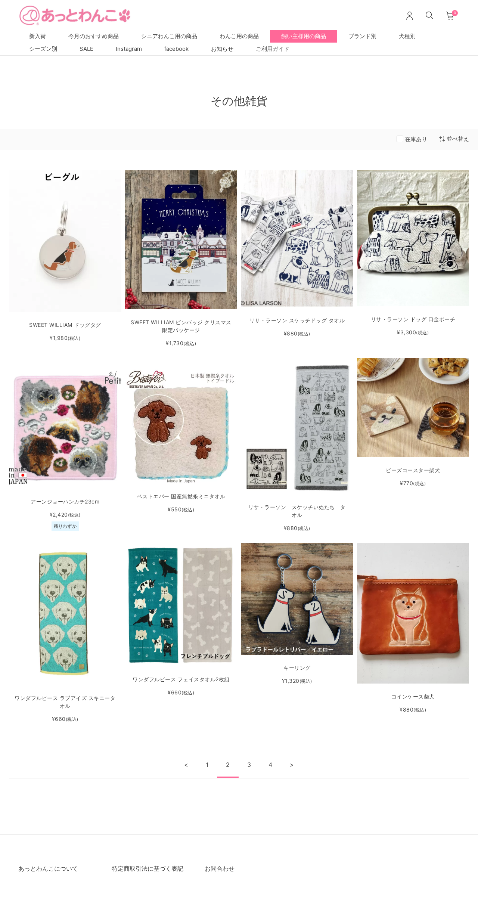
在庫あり (416, 139)
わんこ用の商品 (239, 36)
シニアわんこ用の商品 (169, 36)
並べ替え (458, 138)
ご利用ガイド (272, 48)
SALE (86, 48)
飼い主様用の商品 (303, 36)
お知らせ (222, 48)
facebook (176, 48)
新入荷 (37, 36)
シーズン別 (43, 48)
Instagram (129, 48)
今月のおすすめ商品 (93, 36)
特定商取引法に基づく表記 (147, 868)
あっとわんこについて (48, 868)
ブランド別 (362, 36)
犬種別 (407, 36)
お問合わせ (220, 868)
